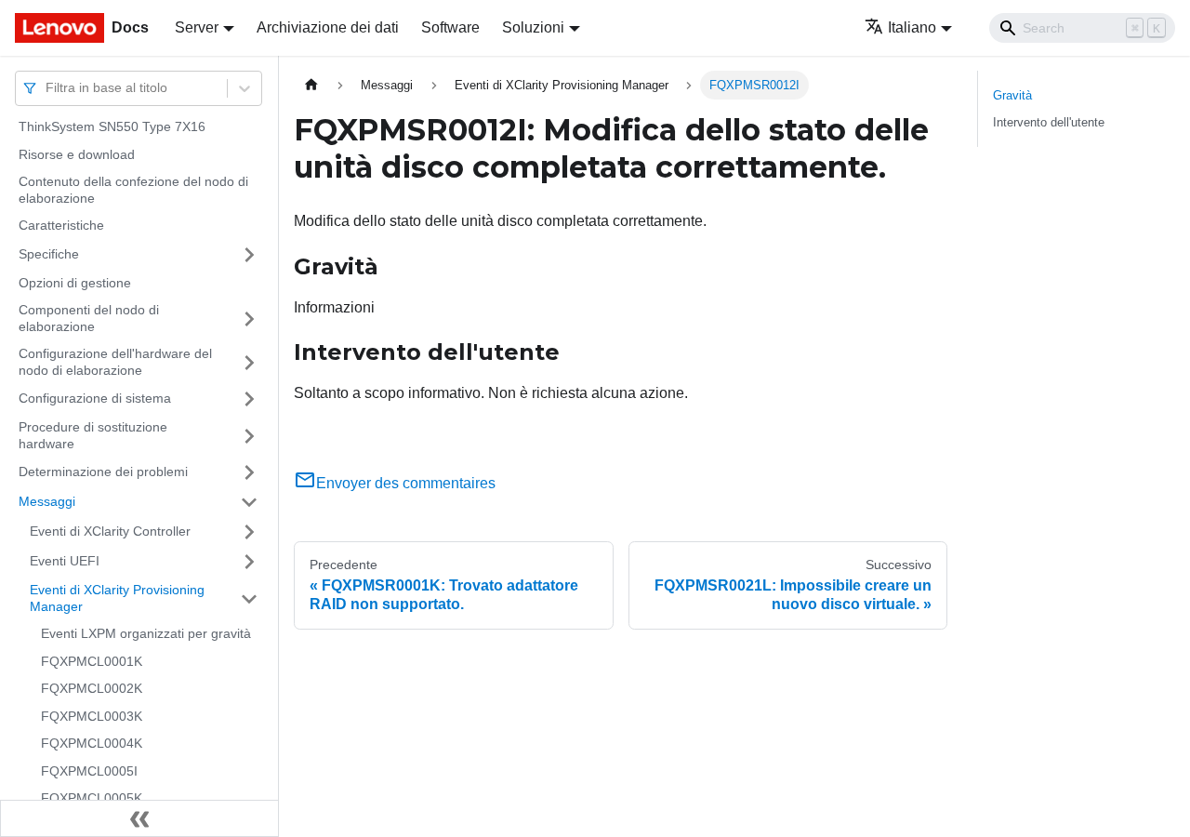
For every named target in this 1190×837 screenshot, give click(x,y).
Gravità (1012, 95)
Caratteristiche (61, 225)
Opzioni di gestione (75, 282)
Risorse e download (77, 154)
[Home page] (311, 85)
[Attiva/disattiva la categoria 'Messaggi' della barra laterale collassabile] (249, 502)
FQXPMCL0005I (89, 771)
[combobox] (47, 88)
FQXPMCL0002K (91, 688)
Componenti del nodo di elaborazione (89, 318)
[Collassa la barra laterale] (139, 818)
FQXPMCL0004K (91, 743)
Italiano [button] (912, 27)
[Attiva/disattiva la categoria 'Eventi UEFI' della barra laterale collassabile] (249, 562)
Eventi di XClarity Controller (110, 531)
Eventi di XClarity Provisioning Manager (117, 598)
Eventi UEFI (64, 560)
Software (450, 27)
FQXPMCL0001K (91, 661)
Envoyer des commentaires (406, 483)
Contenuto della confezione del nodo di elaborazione (133, 190)
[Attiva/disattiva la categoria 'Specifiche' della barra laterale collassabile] (249, 255)
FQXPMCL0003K (91, 716)
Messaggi (47, 501)
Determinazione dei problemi (103, 471)
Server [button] (196, 27)
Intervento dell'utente (1048, 122)
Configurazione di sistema (95, 398)
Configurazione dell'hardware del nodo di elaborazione (115, 362)
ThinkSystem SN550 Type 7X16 (112, 126)
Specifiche (49, 253)
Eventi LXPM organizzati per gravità (146, 633)
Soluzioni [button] (533, 27)
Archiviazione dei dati (328, 27)
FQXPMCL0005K (91, 797)
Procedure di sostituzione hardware (93, 435)
